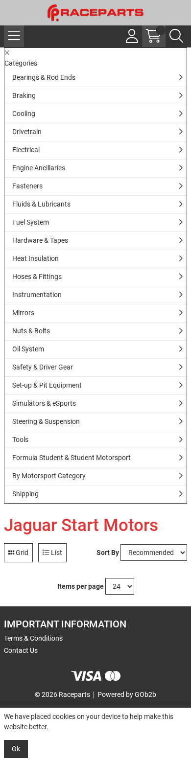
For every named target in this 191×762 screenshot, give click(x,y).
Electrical (26, 150)
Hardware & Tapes (40, 240)
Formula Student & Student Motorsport (71, 458)
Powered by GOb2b (126, 694)
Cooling (23, 113)
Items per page (80, 586)
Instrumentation (37, 295)
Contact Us (21, 650)
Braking (24, 95)
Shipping (25, 494)
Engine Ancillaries (38, 168)
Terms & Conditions (33, 638)
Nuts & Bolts (31, 331)
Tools (20, 439)
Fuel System (30, 222)
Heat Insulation (35, 258)
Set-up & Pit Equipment (47, 385)
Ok (16, 749)
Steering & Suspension (46, 421)
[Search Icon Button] (176, 36)
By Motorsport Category (49, 476)
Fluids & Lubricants (41, 204)
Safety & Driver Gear (42, 367)
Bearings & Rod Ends (43, 77)
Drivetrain (27, 132)
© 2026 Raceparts (62, 694)
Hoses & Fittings (37, 276)
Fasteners (27, 186)
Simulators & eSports (44, 403)
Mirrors (23, 313)
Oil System (28, 349)
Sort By (107, 552)
